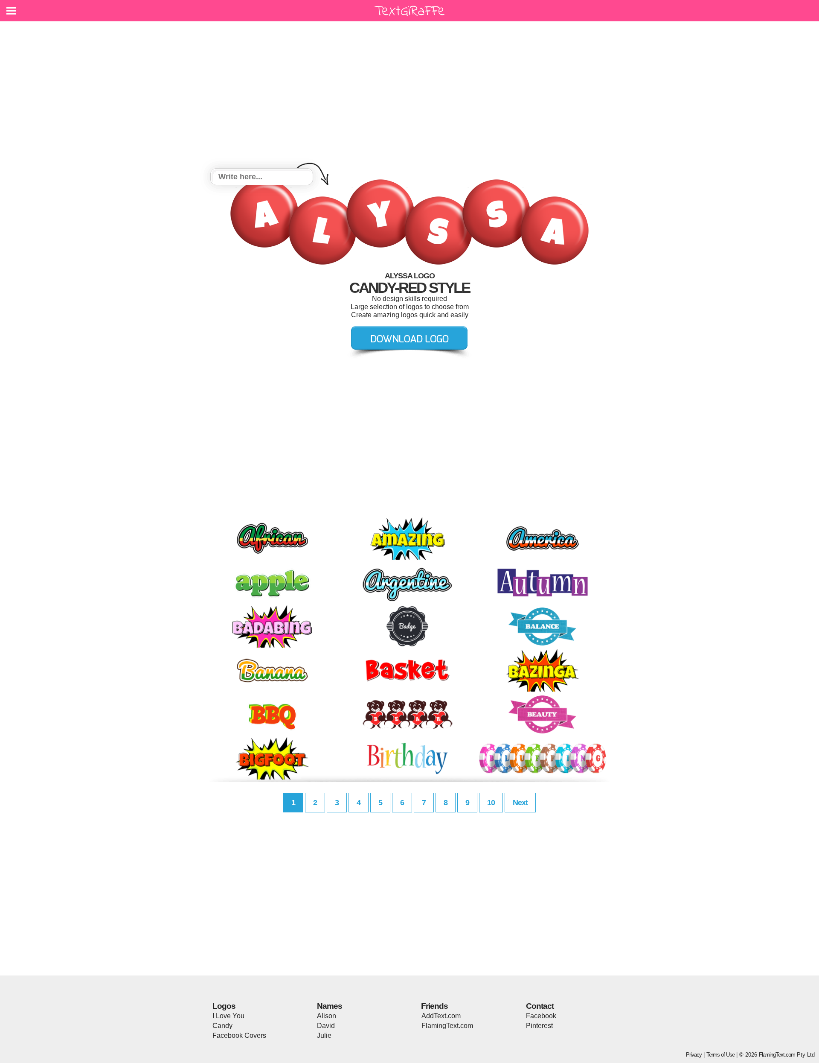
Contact (540, 1006)
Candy (222, 1025)
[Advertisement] (409, 96)
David (326, 1025)
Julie (324, 1035)
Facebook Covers (239, 1035)
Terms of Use (720, 1054)
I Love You (228, 1015)
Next (520, 802)
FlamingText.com (447, 1025)
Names (329, 1006)
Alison (326, 1015)
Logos (223, 1006)
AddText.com (441, 1015)
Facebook (541, 1015)
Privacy (694, 1054)
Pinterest (539, 1025)
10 (491, 802)
